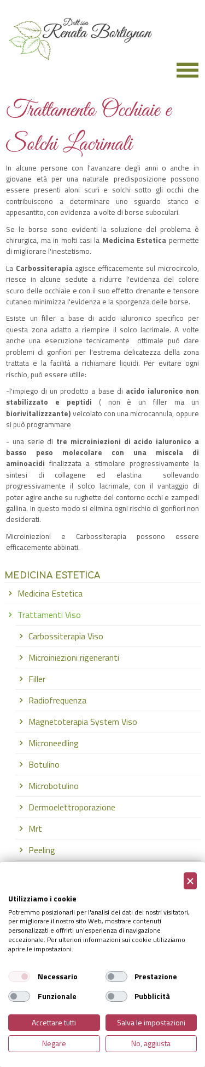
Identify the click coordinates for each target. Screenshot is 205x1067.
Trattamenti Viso (49, 614)
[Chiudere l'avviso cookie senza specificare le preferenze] (190, 880)
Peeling (41, 849)
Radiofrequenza (57, 700)
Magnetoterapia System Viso (82, 721)
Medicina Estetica (50, 593)
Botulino (44, 764)
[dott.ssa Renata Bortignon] (76, 65)
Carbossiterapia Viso (65, 636)
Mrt (35, 828)
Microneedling (53, 743)
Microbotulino (53, 785)
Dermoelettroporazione (71, 807)
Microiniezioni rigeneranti (73, 657)
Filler (36, 678)
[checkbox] (19, 976)
